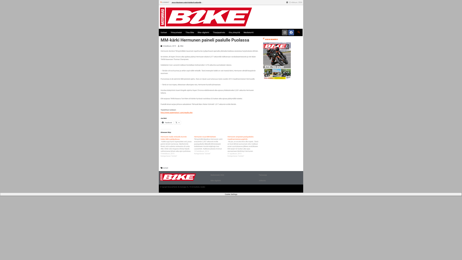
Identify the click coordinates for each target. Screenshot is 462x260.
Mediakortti (249, 32)
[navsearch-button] (299, 32)
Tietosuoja (263, 175)
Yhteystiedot (176, 32)
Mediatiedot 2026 (217, 175)
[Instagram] (285, 32)
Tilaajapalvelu (219, 32)
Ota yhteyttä (234, 32)
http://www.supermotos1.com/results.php (176, 113)
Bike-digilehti (203, 32)
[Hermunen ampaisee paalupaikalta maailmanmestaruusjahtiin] (244, 146)
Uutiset (164, 32)
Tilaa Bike (190, 32)
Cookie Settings (231, 194)
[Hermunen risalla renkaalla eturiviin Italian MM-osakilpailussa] (177, 146)
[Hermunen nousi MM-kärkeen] (211, 145)
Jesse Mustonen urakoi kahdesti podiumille (186, 2)
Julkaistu (262, 181)
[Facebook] (291, 32)
